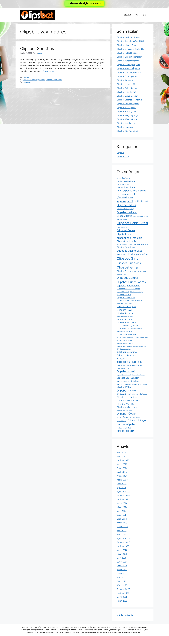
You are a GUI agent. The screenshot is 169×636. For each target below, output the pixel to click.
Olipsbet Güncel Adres (131, 282)
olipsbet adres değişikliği (125, 209)
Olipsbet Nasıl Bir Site (124, 340)
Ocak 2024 (122, 519)
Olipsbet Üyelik (126, 413)
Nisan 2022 (122, 601)
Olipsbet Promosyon (124, 359)
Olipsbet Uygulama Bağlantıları (131, 49)
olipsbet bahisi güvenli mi (140, 216)
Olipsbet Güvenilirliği (136, 292)
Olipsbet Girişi (127, 267)
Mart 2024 (121, 511)
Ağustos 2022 (123, 585)
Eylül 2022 (121, 581)
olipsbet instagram (126, 306)
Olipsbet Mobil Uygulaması (126, 334)
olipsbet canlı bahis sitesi (124, 244)
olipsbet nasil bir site (141, 337)
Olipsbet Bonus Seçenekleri (129, 57)
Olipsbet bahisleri (122, 219)
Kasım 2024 (122, 480)
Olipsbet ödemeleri (134, 417)
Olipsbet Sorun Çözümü (128, 96)
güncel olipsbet (125, 197)
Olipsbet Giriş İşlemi (140, 271)
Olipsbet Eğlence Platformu (129, 100)
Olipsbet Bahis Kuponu (127, 88)
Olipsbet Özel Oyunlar (127, 76)
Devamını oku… (50, 71)
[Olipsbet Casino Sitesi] (37, 15)
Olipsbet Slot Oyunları (138, 375)
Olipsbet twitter (127, 390)
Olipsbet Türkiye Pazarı (127, 119)
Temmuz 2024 (123, 495)
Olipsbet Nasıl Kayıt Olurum (125, 343)
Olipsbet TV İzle (124, 387)
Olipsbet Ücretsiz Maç (127, 84)
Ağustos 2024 (123, 491)
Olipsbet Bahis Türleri (123, 227)
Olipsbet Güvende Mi (123, 292)
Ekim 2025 (121, 452)
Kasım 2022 (122, 573)
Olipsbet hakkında (123, 300)
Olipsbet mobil (123, 328)
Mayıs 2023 (122, 550)
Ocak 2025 (122, 472)
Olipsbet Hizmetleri (136, 300)
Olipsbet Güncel (127, 277)
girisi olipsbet (124, 190)
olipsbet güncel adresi (128, 285)
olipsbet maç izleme (126, 322)
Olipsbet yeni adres (127, 397)
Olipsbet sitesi (126, 371)
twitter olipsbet (126, 424)
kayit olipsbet (125, 201)
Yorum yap (27, 82)
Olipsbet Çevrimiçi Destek (124, 410)
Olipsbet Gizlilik (121, 274)
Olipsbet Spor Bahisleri (128, 378)
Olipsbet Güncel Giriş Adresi (128, 289)
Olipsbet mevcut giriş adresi (128, 325)
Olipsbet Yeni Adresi (128, 400)
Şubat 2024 (122, 515)
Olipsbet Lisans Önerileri (128, 45)
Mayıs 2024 (122, 503)
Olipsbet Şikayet (137, 420)
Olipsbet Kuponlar (125, 127)
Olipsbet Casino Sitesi (130, 250)
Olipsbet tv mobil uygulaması (34, 80)
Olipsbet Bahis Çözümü (127, 111)
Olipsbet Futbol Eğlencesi (128, 53)
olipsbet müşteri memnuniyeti (125, 337)
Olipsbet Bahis (124, 216)
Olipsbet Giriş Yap (125, 271)
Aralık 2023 (122, 523)
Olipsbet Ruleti (121, 365)
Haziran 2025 (123, 460)
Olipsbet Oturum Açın (139, 346)
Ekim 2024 (121, 484)
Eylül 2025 (121, 456)
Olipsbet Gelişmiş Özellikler (129, 72)
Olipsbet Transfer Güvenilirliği (130, 41)
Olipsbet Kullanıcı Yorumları (125, 316)
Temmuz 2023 (123, 542)
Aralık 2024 (122, 476)
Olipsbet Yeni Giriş (126, 404)
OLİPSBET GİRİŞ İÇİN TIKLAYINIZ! (85, 3)
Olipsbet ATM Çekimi (126, 107)
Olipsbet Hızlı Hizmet (126, 92)
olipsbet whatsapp (139, 394)
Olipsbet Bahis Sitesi (132, 223)
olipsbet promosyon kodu (129, 361)
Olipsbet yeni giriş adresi (128, 407)
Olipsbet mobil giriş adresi (124, 331)
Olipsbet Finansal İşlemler (128, 68)
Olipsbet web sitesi (123, 394)
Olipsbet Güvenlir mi (126, 297)
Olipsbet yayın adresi (54, 80)
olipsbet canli (124, 234)
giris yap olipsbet (126, 194)
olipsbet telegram (123, 381)
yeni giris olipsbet (125, 431)
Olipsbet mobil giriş (136, 328)
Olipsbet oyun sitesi (124, 349)
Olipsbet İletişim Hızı (126, 123)
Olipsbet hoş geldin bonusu (125, 303)
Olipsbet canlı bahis (126, 241)
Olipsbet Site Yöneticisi (127, 131)
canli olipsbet (123, 184)
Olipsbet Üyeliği (122, 417)
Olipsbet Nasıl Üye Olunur (124, 346)
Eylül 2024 (121, 487)
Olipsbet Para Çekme (129, 355)
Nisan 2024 (122, 507)
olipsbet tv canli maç (124, 384)
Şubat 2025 (122, 468)
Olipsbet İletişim (121, 421)
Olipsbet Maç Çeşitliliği (127, 115)
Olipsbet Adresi (127, 212)
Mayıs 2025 (122, 464)
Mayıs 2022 (122, 597)
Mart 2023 (121, 558)
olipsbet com (121, 254)
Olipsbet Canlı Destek (127, 247)
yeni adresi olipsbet (124, 428)
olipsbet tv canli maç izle (139, 384)
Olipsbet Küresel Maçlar (128, 61)
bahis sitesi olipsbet (126, 181)
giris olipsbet (139, 190)
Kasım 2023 (122, 527)
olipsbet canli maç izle (129, 237)
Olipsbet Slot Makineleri (124, 375)
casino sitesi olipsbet (126, 187)
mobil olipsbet (141, 201)
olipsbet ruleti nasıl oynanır (134, 365)
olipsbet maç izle (124, 319)
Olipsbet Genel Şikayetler (128, 65)
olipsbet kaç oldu (125, 313)
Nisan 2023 (122, 554)
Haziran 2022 (123, 593)
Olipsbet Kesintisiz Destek (129, 37)
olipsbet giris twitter (137, 254)
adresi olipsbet (124, 178)
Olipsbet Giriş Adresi (129, 262)
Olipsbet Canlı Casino (140, 244)
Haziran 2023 (123, 546)
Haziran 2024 (123, 499)
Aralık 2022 (122, 569)
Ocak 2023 (122, 566)
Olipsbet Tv (136, 381)
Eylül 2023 (121, 534)
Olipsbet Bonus (126, 230)
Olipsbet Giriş (141, 15)
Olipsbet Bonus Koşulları (128, 104)
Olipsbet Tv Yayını (125, 80)
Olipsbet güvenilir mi (124, 295)
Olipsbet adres (126, 205)
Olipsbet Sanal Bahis (123, 368)
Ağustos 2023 (123, 538)
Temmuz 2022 (123, 589)
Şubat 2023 (122, 562)
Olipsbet (127, 15)
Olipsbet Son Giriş (37, 48)
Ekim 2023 (121, 530)
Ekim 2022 (121, 577)
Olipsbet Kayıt (125, 309)
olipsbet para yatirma (127, 352)
